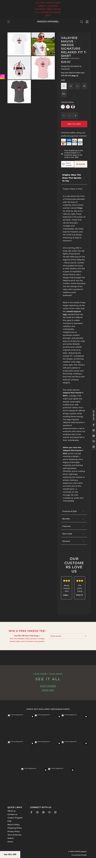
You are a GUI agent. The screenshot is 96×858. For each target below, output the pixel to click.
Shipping (65, 66)
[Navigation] (9, 22)
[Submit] (85, 636)
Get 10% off (93, 415)
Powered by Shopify (79, 855)
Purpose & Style (69, 511)
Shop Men (48, 690)
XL (84, 86)
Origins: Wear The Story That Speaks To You (71, 178)
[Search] (81, 21)
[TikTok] (93, 447)
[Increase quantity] (75, 115)
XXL (63, 94)
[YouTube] (93, 441)
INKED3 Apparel (48, 21)
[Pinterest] (93, 436)
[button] (10, 854)
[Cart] (87, 21)
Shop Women (48, 686)
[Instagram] (93, 430)
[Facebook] (93, 425)
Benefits (66, 519)
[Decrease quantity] (63, 115)
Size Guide (67, 533)
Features (66, 526)
